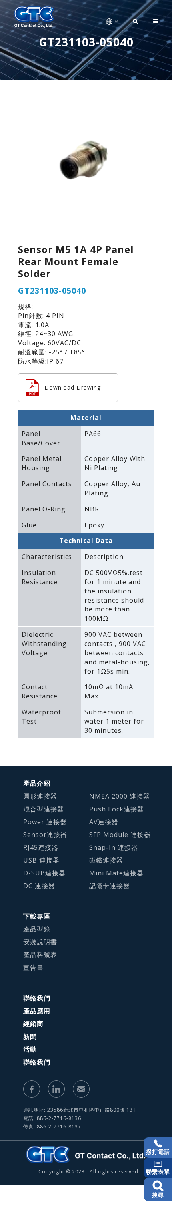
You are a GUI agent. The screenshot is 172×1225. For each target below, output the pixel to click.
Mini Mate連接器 (116, 873)
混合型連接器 (43, 809)
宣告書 (33, 967)
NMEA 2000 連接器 (119, 796)
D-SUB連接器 (44, 873)
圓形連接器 (40, 796)
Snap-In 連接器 (113, 847)
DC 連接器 (39, 885)
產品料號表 (40, 954)
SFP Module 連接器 (120, 834)
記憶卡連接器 (109, 885)
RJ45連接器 (40, 847)
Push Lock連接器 (116, 809)
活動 (30, 1049)
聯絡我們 (36, 998)
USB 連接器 (41, 860)
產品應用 (36, 1010)
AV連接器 (103, 821)
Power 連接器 (45, 821)
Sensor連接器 (45, 834)
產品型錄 (36, 929)
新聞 (30, 1036)
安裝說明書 (40, 941)
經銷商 (33, 1023)
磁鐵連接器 (106, 860)
